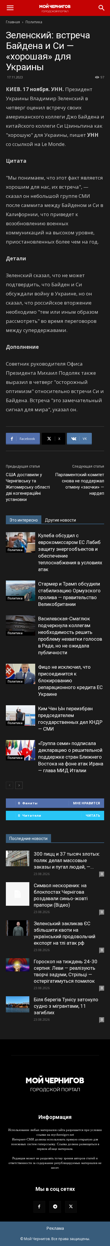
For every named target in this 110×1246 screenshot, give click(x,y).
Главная (13, 21)
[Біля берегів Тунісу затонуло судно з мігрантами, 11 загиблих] (17, 1004)
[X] (71, 1207)
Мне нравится (86, 803)
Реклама (55, 1228)
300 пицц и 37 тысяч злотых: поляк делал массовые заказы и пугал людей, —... (67, 860)
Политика (34, 21)
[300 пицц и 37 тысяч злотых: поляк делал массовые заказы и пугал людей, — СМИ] (17, 858)
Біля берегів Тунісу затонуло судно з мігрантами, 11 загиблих (66, 1006)
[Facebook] (39, 1207)
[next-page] (19, 785)
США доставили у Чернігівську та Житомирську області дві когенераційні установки (28, 487)
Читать (93, 815)
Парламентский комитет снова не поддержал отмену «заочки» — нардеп (79, 484)
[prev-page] (9, 785)
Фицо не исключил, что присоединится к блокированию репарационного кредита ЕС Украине (70, 680)
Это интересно (23, 520)
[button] (10, 8)
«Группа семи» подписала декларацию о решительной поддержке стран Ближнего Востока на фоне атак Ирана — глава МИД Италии (70, 756)
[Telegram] (55, 1207)
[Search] (102, 8)
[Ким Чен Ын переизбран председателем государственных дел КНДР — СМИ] (20, 715)
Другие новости (60, 520)
